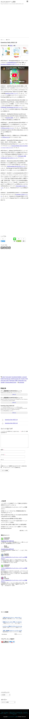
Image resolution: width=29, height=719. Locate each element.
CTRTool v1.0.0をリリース (7, 128)
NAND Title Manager (6, 378)
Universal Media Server (10, 382)
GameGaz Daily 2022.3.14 (11, 419)
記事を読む (14, 394)
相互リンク (6, 713)
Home (2, 712)
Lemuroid (24, 377)
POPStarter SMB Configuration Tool (17, 380)
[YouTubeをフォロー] (4, 248)
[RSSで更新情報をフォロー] (9, 248)
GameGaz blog (19, 712)
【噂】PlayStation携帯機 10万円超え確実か (11, 518)
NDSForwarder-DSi (16, 378)
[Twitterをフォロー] (2, 248)
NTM (26, 378)
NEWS (11, 45)
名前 (2, 449)
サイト (2, 459)
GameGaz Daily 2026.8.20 (7, 541)
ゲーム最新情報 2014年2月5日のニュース (11, 391)
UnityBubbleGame (11, 62)
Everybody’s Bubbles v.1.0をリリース (10, 64)
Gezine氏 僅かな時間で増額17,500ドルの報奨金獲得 (13, 524)
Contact (6, 712)
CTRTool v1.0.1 (5, 137)
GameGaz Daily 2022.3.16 (11, 423)
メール (3, 454)
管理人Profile (12, 712)
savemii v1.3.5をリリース (11, 93)
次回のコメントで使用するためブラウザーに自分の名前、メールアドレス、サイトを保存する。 (14, 466)
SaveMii (3, 382)
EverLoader (8, 377)
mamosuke (21, 382)
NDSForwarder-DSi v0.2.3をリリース (16, 166)
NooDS (23, 378)
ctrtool (3, 377)
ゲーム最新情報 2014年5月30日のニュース (11, 397)
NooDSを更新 (9, 117)
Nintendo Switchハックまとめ (16, 713)
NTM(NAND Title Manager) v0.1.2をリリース (11, 107)
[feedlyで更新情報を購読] (7, 248)
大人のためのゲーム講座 (8, 2)
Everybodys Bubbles (17, 377)
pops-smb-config (5, 380)
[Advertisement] (14, 22)
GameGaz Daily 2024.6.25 (7, 405)
